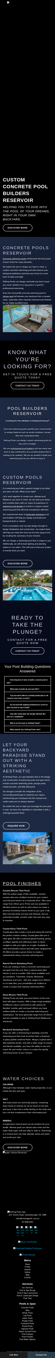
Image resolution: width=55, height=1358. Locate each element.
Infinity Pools (27, 1313)
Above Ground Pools (27, 1331)
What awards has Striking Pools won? (25, 730)
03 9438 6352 (27, 1222)
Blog (27, 1275)
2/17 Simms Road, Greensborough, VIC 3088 (27, 1215)
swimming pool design (13, 506)
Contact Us (41, 1355)
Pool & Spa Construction (27, 1293)
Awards (27, 1270)
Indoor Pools (27, 1318)
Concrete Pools (27, 1308)
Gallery (27, 1272)
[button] (24, 51)
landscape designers (35, 514)
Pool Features (27, 1334)
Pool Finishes (27, 1337)
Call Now (13, 1355)
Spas (27, 1310)
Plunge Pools (27, 1321)
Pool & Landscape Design (27, 1296)
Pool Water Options (27, 1339)
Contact (27, 1278)
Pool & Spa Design (27, 1290)
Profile (27, 1267)
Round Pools (27, 1326)
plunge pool (8, 296)
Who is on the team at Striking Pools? (25, 723)
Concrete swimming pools (14, 259)
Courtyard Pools (27, 1324)
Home (27, 1264)
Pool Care (27, 1298)
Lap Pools (27, 1316)
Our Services (27, 1288)
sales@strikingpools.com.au (27, 1219)
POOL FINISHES (22, 883)
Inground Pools (27, 1329)
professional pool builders (22, 448)
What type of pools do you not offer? (24, 689)
